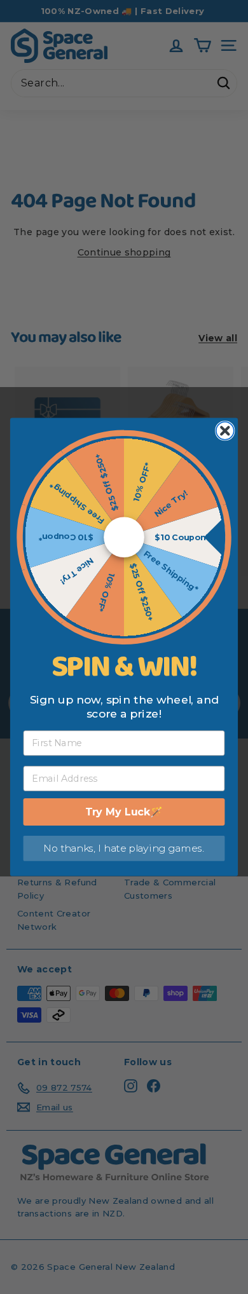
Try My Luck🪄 (124, 812)
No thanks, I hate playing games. (123, 848)
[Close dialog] (225, 431)
